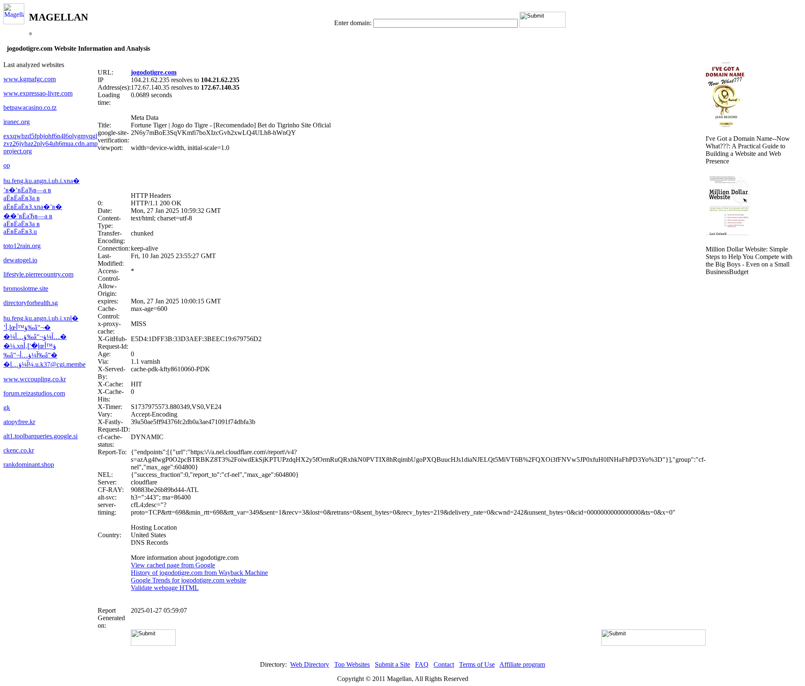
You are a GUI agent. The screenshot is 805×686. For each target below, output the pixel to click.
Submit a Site (392, 664)
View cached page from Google (173, 565)
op (6, 165)
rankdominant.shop (28, 464)
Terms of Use (477, 664)
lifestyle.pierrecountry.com (38, 274)
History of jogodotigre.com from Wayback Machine (199, 572)
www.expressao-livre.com (38, 93)
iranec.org (16, 121)
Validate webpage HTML (165, 587)
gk (6, 407)
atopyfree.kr (19, 421)
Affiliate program (522, 664)
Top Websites (352, 664)
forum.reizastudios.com (34, 393)
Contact (444, 664)
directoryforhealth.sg (30, 302)
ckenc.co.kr (18, 450)
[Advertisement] (402, 171)
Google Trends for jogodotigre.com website (188, 580)
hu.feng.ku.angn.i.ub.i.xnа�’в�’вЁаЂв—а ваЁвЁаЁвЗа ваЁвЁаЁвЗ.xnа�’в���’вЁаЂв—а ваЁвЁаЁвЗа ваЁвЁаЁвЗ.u (41, 206)
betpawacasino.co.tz (30, 107)
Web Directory (309, 664)
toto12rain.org (22, 245)
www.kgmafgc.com (29, 79)
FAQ (421, 664)
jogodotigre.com (154, 72)
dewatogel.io (20, 260)
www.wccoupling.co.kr (34, 379)
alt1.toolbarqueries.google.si (40, 436)
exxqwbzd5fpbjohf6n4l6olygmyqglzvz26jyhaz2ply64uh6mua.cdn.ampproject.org (50, 143)
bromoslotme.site (25, 288)
